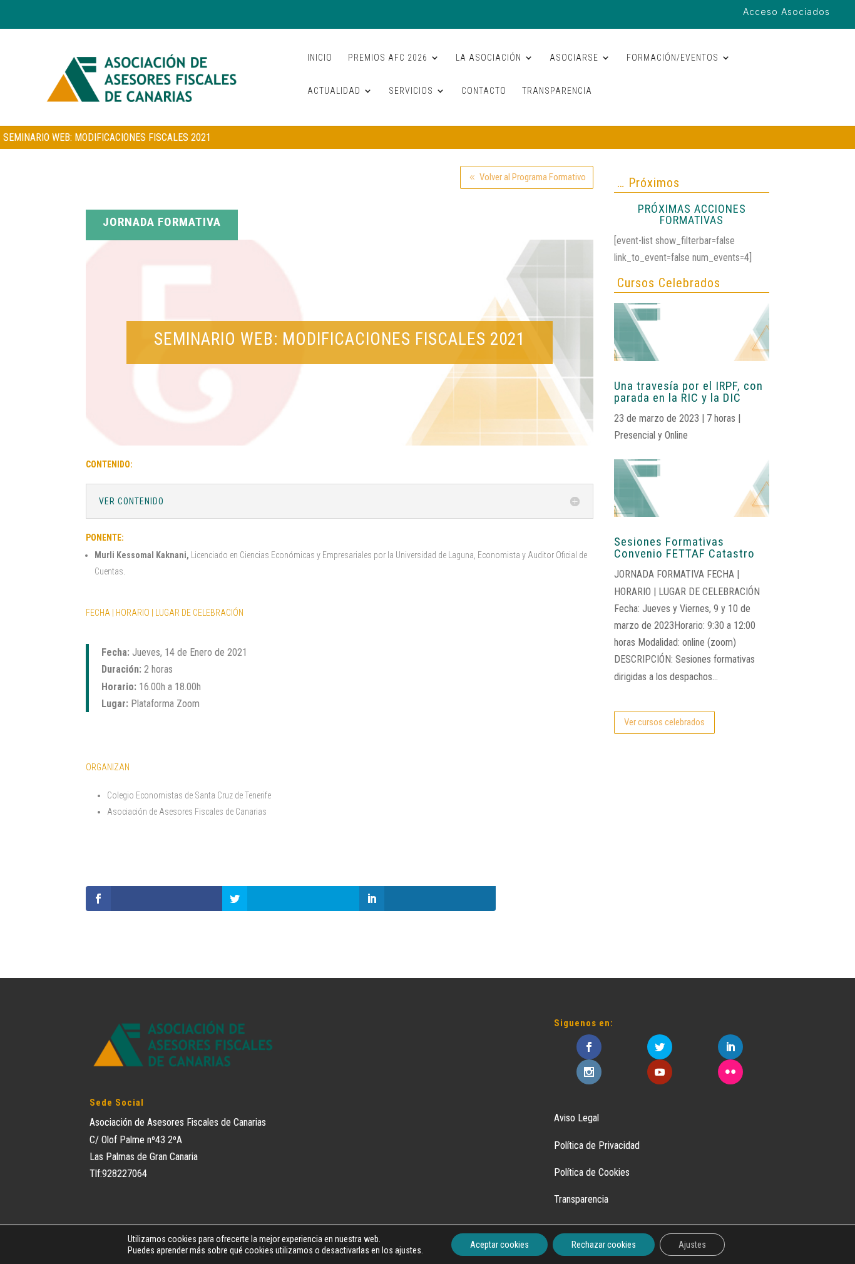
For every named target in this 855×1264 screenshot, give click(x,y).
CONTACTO (483, 91)
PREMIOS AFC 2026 (387, 58)
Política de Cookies (592, 1172)
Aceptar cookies (499, 1245)
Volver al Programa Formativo (532, 177)
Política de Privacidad (597, 1145)
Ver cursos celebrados (664, 722)
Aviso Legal (576, 1118)
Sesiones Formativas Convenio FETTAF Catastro (684, 547)
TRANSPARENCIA (557, 91)
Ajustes (692, 1245)
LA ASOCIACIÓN (488, 58)
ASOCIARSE (574, 58)
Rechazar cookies (603, 1245)
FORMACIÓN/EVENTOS (673, 58)
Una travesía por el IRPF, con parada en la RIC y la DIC (688, 392)
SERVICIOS (411, 91)
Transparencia (581, 1199)
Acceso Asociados (786, 12)
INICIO (319, 58)
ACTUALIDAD (334, 91)
